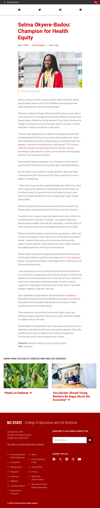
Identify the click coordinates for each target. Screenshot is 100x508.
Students (41, 343)
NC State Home (13, 2)
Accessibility (36, 467)
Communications (17, 486)
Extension (14, 476)
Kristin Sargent (38, 45)
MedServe (72, 295)
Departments (15, 467)
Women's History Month (56, 343)
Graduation (28, 346)
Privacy (34, 472)
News (33, 454)
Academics (15, 462)
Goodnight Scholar (49, 148)
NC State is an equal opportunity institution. (26, 444)
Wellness (14, 481)
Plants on (17, 393)
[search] (96, 2)
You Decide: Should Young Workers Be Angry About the (71, 396)
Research (14, 472)
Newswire (33, 343)
